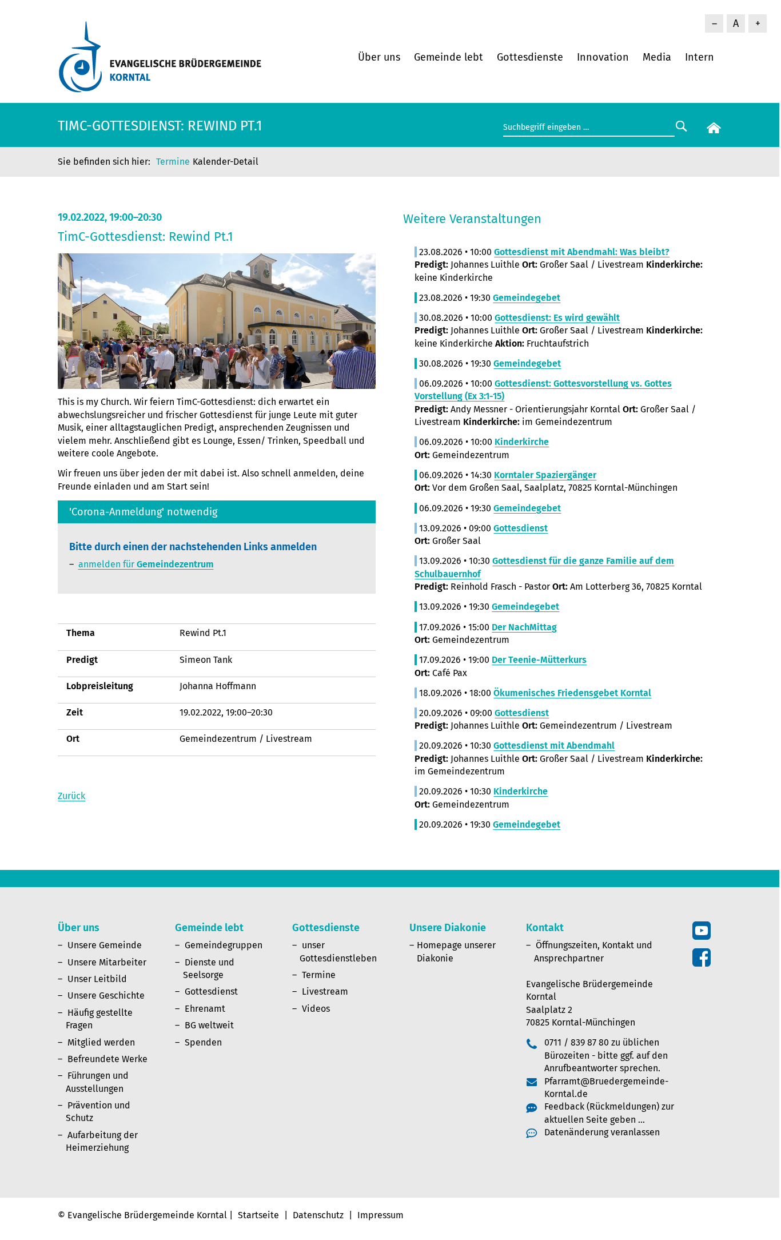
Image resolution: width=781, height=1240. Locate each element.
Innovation (603, 57)
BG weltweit (209, 1025)
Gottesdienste (530, 57)
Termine (173, 161)
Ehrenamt (205, 1008)
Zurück (71, 795)
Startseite (258, 1215)
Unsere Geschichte (106, 995)
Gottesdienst (211, 991)
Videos (316, 1008)
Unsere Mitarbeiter (106, 962)
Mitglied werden (101, 1042)
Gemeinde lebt (448, 57)
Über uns (379, 57)
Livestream (325, 991)
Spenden (203, 1042)
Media (657, 57)
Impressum (380, 1215)
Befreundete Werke (107, 1059)
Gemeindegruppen (223, 945)
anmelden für (146, 564)
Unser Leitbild (97, 978)
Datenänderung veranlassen (602, 1132)
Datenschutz (318, 1215)
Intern (699, 57)
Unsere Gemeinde (104, 945)
